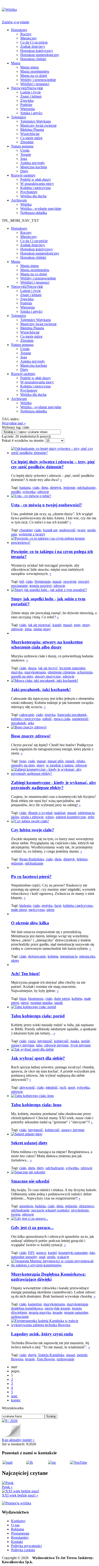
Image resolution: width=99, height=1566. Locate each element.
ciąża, (32, 1041)
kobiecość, (62, 1041)
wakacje (63, 1257)
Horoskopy (19, 30)
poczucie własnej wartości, (50, 1210)
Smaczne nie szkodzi (30, 1181)
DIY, (31, 1253)
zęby (91, 817)
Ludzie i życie (30, 92)
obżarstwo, (87, 1206)
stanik (58, 1003)
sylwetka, (29, 492)
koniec (16, 1400)
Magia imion (29, 67)
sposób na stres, (22, 676)
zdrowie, (17, 629)
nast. (14, 1396)
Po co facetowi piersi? (31, 876)
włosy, (50, 817)
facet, (58, 906)
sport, (72, 1087)
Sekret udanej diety (29, 1142)
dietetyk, (56, 488)
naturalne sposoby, (24, 1257)
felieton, (82, 859)
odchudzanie (34, 863)
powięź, (84, 581)
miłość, (47, 719)
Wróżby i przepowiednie (38, 80)
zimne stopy (42, 629)
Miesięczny (28, 38)
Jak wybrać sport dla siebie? (38, 1058)
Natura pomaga (22, 146)
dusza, (32, 668)
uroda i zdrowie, (32, 817)
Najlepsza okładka (33, 213)
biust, (23, 999)
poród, (85, 1041)
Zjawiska (27, 100)
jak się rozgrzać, (40, 625)
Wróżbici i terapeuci (34, 84)
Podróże (26, 105)
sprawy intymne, (23, 1045)
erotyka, (50, 715)
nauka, (75, 1041)
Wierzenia (27, 109)
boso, (23, 761)
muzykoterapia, (35, 672)
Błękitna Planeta (32, 130)
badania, (25, 488)
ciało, (36, 488)
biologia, (25, 906)
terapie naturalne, (76, 1312)
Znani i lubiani (30, 96)
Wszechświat (29, 134)
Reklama (17, 1529)
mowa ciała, (62, 719)
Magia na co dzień (33, 76)
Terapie (25, 154)
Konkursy (18, 1521)
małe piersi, (19, 910)
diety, (41, 1168)
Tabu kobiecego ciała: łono (36, 1104)
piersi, (25, 1003)
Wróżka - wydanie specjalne (40, 208)
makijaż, (60, 813)
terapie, (58, 1312)
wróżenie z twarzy (32, 534)
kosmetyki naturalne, (73, 1253)
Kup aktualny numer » (18, 1440)
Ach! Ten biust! (25, 973)
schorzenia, (85, 672)
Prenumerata (20, 1533)
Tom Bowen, (46, 1359)
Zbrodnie (27, 142)
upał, (42, 1257)
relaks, (81, 761)
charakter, (26, 530)
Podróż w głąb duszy (35, 179)
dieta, (45, 488)
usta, (14, 534)
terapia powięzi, (40, 586)
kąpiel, (57, 625)
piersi (50, 910)
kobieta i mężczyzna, (26, 719)
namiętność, (80, 719)
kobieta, (53, 956)
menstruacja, (69, 956)
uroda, (91, 530)
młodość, (52, 1087)
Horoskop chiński (33, 59)
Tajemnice (18, 117)
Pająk (7, 1487)
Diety (24, 171)
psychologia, (80, 1210)
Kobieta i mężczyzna (35, 188)
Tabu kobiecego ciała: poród (38, 1015)
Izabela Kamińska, (51, 1355)
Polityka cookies (23, 1550)
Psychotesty (29, 192)
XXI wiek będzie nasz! (20, 1495)
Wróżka (26, 204)
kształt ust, (50, 530)
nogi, (77, 625)
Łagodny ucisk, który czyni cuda (42, 1334)
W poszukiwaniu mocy (37, 184)
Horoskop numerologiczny (39, 55)
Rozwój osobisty (23, 175)
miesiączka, (87, 956)
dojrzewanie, (37, 956)
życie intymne (80, 1045)
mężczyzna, (37, 910)
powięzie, (70, 581)
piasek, (70, 761)
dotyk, (32, 1355)
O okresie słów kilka (30, 922)
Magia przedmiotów (35, 71)
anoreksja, (26, 1206)
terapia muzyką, (40, 1312)
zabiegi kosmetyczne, (71, 817)
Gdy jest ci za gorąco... (32, 1227)
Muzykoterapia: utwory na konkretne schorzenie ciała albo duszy (47, 644)
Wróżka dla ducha (33, 196)
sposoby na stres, (23, 765)
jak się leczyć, (48, 668)
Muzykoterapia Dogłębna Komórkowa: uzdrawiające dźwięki (48, 1277)
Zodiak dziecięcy (32, 46)
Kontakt (17, 1542)
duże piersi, (62, 999)
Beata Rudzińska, (32, 859)
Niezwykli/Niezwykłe (27, 88)
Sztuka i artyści (31, 113)
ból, (22, 581)
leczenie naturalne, (72, 668)
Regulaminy (20, 1537)
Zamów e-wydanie (15, 22)
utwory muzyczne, (48, 676)
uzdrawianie (20, 1317)
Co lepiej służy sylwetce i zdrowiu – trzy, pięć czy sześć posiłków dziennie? (53, 464)
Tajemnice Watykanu (35, 121)
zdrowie (43, 492)
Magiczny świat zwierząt (38, 125)
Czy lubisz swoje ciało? (32, 829)
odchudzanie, (86, 488)
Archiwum (19, 200)
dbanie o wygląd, (40, 813)
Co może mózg (31, 138)
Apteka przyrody (32, 163)
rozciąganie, (20, 586)
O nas (15, 1525)
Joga (23, 159)
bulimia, (41, 1206)
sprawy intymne (72, 1130)
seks (31, 723)
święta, (16, 1214)
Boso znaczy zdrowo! (31, 735)
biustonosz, (36, 999)
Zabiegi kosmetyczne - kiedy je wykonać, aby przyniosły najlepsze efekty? (53, 785)
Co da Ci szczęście (34, 42)
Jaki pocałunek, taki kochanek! (41, 689)
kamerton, (35, 1304)
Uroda (24, 150)
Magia (15, 63)
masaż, (57, 581)
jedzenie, (69, 488)
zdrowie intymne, (57, 1045)
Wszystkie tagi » (14, 423)
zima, (28, 629)
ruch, (63, 1087)
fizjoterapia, (43, 581)
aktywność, (27, 1087)
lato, (93, 1253)
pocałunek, (19, 723)
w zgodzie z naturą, (60, 765)
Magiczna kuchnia (33, 167)
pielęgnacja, (86, 813)
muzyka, (17, 672)
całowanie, (27, 715)
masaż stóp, (56, 761)
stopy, (86, 625)
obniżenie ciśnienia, (62, 672)
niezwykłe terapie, (58, 1308)
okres (15, 960)
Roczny (26, 34)
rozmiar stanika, (41, 1003)
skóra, (15, 817)
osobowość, (67, 530)
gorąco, (41, 1253)
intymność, (45, 1041)
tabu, (39, 1045)
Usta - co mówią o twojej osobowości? (46, 504)
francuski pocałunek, (72, 715)
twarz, (81, 530)
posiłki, (16, 492)
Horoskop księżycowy (36, 51)
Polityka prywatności (26, 1546)
